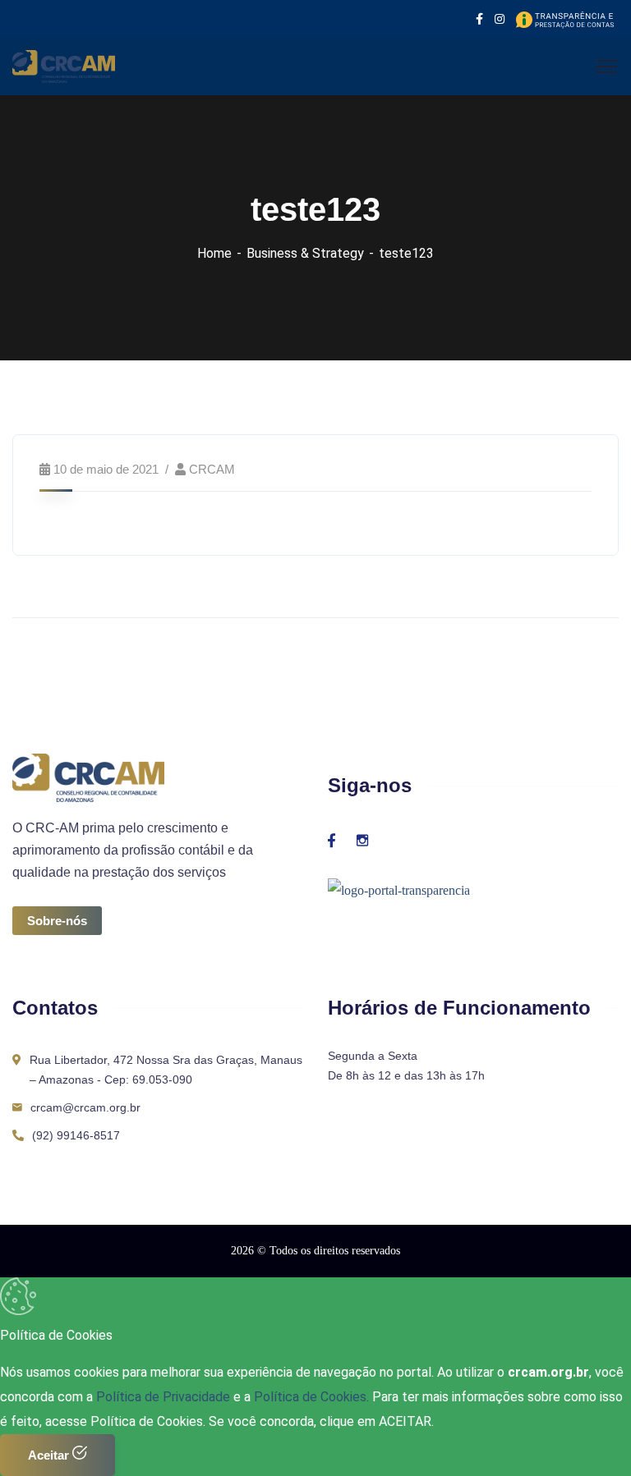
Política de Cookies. (311, 1397)
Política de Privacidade (164, 1397)
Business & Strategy (305, 253)
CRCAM (212, 469)
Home (214, 253)
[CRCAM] (63, 65)
